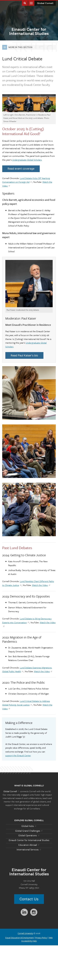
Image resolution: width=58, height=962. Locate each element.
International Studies (29, 31)
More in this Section (20, 47)
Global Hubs (27, 826)
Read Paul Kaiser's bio (24, 355)
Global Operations (27, 835)
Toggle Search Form (25, 3)
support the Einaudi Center (18, 755)
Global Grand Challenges (27, 831)
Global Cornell (45, 3)
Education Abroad (27, 845)
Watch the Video (40, 585)
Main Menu (31, 3)
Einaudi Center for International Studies (29, 840)
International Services (28, 849)
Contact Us (29, 899)
